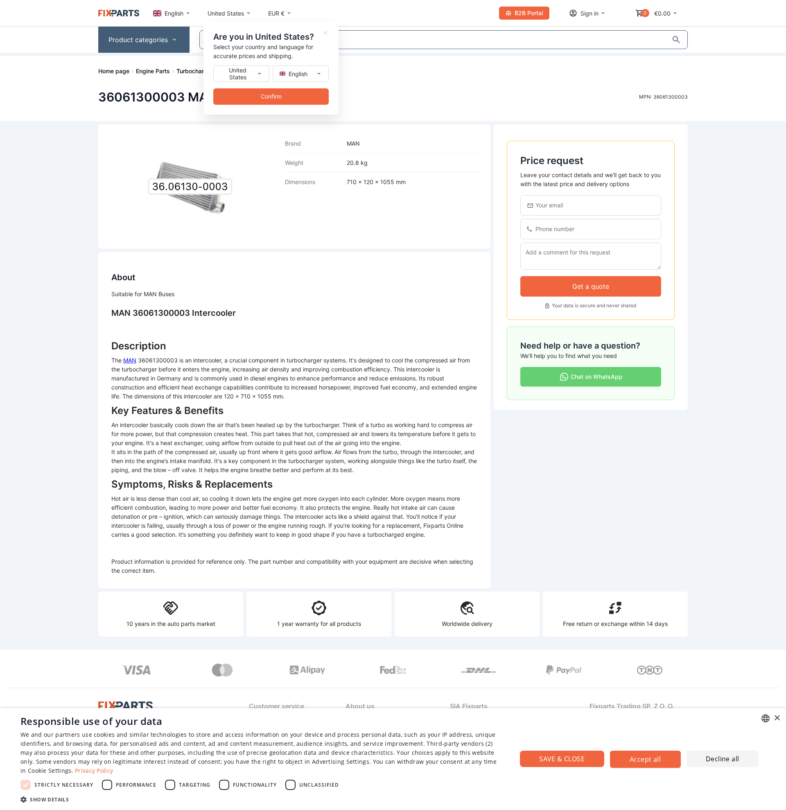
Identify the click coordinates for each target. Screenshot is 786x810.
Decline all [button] (722, 758)
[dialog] (393, 759)
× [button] (777, 718)
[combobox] (765, 718)
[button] (261, 799)
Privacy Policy (94, 770)
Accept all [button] (645, 759)
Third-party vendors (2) (459, 743)
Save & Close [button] (562, 758)
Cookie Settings (50, 770)
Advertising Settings (340, 761)
